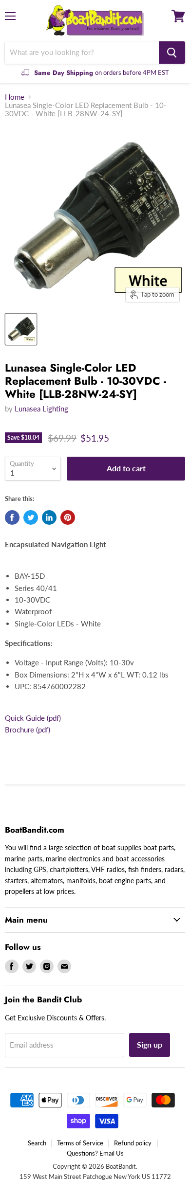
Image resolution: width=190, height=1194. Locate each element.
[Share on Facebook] (12, 517)
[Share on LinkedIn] (49, 517)
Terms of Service (80, 1143)
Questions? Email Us (95, 1153)
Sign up (149, 1044)
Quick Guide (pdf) (33, 717)
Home (14, 97)
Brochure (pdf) (27, 729)
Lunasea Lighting (41, 408)
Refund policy (133, 1143)
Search (37, 1143)
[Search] (172, 52)
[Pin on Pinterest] (67, 517)
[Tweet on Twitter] (30, 517)
